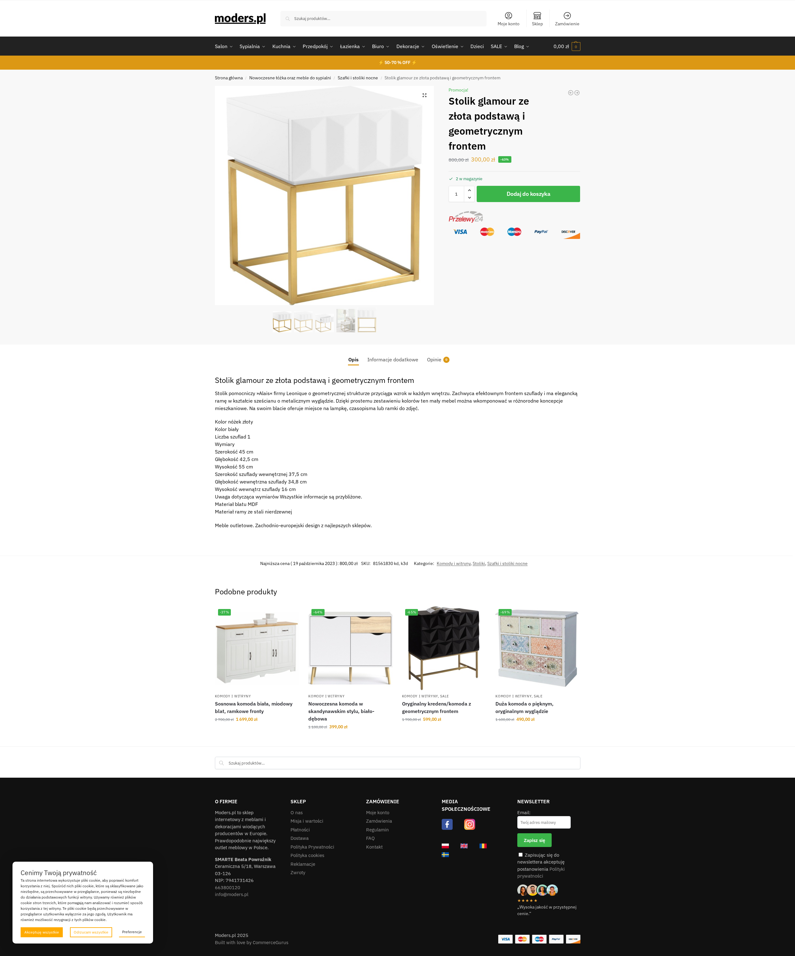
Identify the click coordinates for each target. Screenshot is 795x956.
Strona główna (229, 78)
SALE (444, 696)
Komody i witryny (453, 563)
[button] (567, 46)
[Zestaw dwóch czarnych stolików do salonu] (577, 93)
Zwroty (298, 872)
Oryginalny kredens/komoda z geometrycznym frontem (436, 707)
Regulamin (377, 830)
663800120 (227, 887)
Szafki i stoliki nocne (358, 78)
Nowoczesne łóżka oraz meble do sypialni (290, 78)
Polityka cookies (307, 855)
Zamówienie (567, 24)
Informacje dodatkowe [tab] (392, 359)
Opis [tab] (353, 359)
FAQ (370, 838)
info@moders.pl (231, 894)
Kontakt (374, 847)
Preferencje (132, 931)
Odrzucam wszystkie (91, 932)
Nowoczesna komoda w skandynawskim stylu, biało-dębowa (341, 711)
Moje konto (508, 24)
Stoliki (479, 563)
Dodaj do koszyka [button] (257, 733)
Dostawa (300, 838)
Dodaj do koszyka (528, 193)
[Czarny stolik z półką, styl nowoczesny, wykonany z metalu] (571, 93)
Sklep (537, 24)
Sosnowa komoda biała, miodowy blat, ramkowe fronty (253, 707)
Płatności (300, 830)
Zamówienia (379, 821)
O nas (297, 812)
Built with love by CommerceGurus (251, 942)
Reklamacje (303, 864)
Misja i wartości (307, 821)
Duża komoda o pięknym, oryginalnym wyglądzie (524, 707)
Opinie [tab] (437, 359)
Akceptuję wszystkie (41, 932)
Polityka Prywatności (312, 847)
